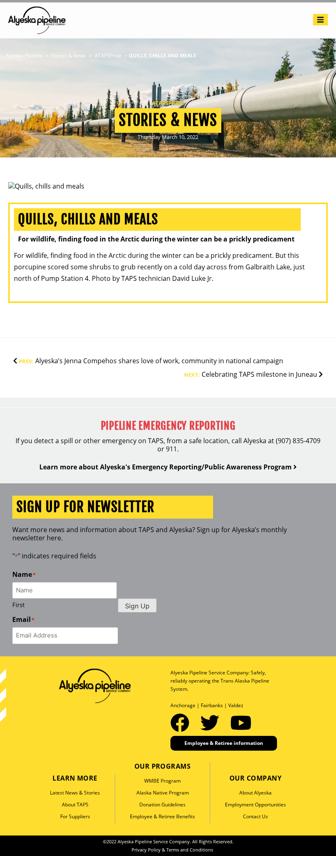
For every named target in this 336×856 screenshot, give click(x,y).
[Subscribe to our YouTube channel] (241, 722)
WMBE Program (162, 780)
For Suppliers (75, 816)
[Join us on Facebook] (182, 722)
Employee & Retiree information (223, 743)
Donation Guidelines (162, 804)
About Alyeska (255, 792)
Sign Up (137, 606)
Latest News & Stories (75, 792)
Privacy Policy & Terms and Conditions (172, 850)
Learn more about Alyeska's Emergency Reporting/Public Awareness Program (166, 467)
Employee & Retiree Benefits (162, 816)
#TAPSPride (168, 103)
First (18, 605)
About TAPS (75, 804)
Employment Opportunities (255, 804)
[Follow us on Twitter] (212, 722)
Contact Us (255, 816)
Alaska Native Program (162, 792)
